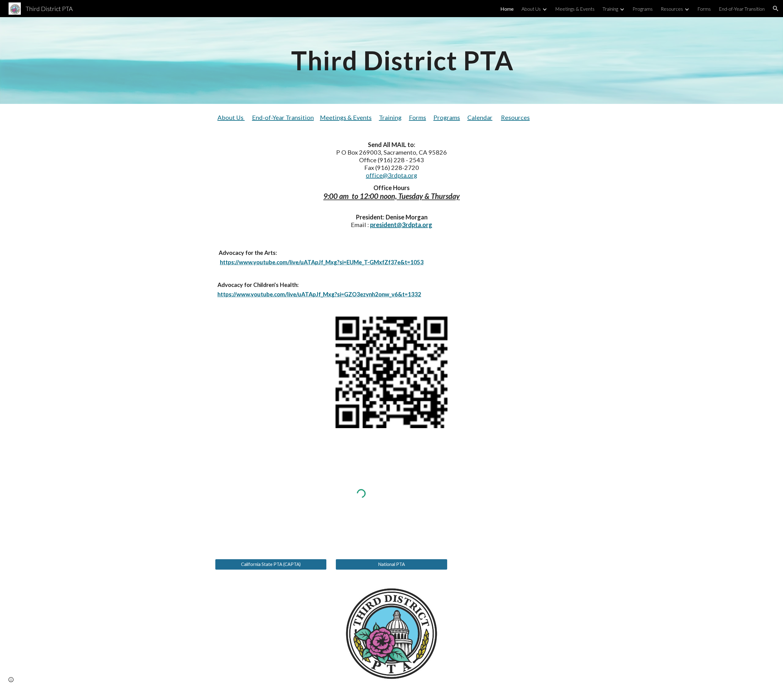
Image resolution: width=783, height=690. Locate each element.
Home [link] (507, 9)
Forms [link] (704, 9)
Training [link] (610, 9)
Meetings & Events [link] (575, 9)
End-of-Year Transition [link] (742, 9)
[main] (391, 60)
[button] (775, 8)
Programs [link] (643, 9)
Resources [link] (672, 9)
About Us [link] (531, 9)
